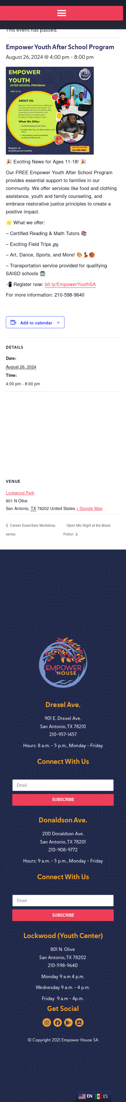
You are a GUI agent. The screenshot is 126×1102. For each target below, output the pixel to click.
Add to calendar (36, 323)
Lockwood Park (20, 493)
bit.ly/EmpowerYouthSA (70, 284)
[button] (61, 13)
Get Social (63, 1008)
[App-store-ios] (79, 1022)
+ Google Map (89, 508)
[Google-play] (68, 1022)
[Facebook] (57, 1022)
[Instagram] (46, 1022)
